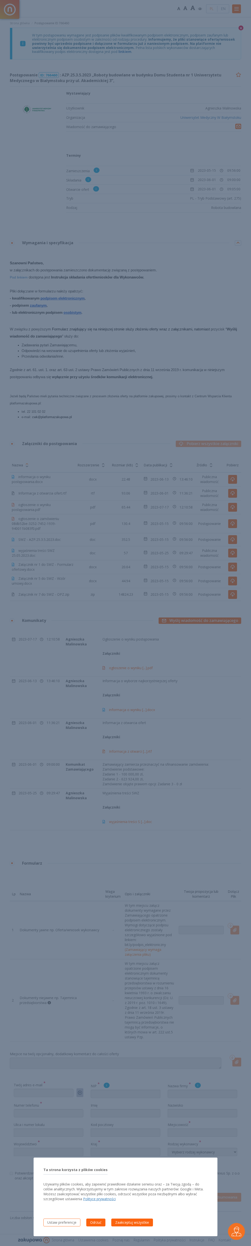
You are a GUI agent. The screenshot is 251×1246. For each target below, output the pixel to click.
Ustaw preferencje (61, 1222)
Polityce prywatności (99, 1199)
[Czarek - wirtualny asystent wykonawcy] (236, 1231)
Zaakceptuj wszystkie (132, 1222)
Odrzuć (95, 1222)
